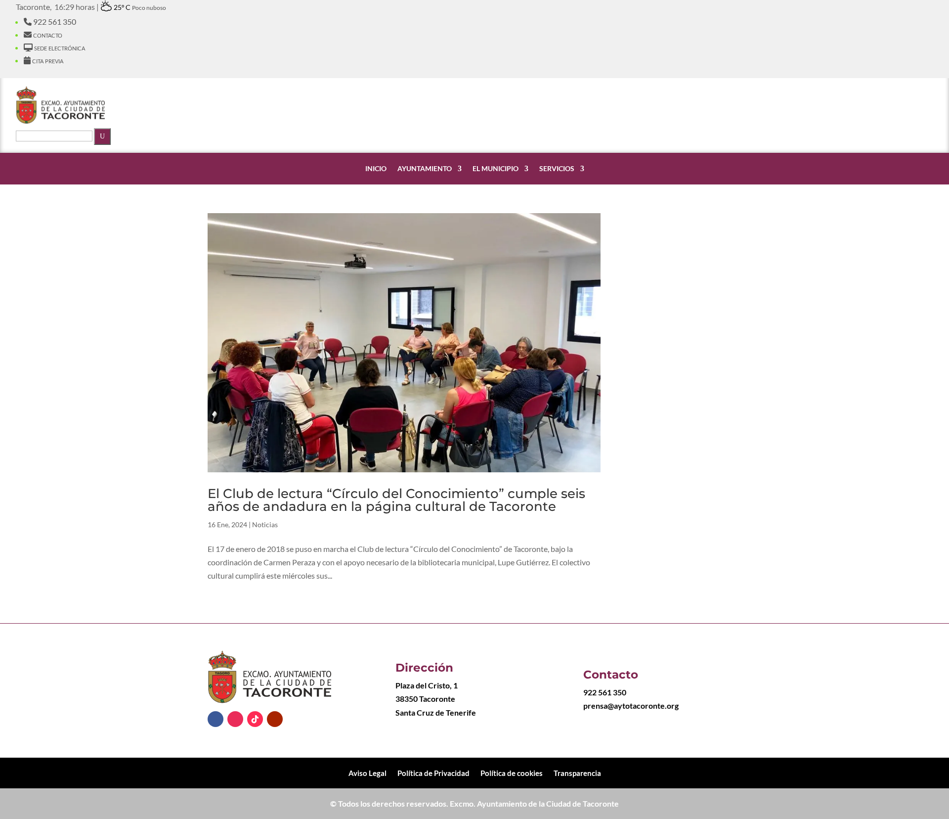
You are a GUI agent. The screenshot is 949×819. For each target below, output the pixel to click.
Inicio (376, 169)
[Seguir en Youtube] (275, 719)
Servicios (556, 169)
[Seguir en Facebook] (215, 719)
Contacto (47, 34)
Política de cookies (511, 772)
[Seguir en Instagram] (235, 719)
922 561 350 (54, 21)
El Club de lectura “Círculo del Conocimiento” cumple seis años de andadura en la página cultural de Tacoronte (396, 500)
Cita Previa (47, 60)
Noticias (265, 524)
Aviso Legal (367, 772)
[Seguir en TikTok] (255, 719)
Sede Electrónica (59, 47)
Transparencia (577, 772)
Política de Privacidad (433, 772)
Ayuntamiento (424, 169)
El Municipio (495, 169)
